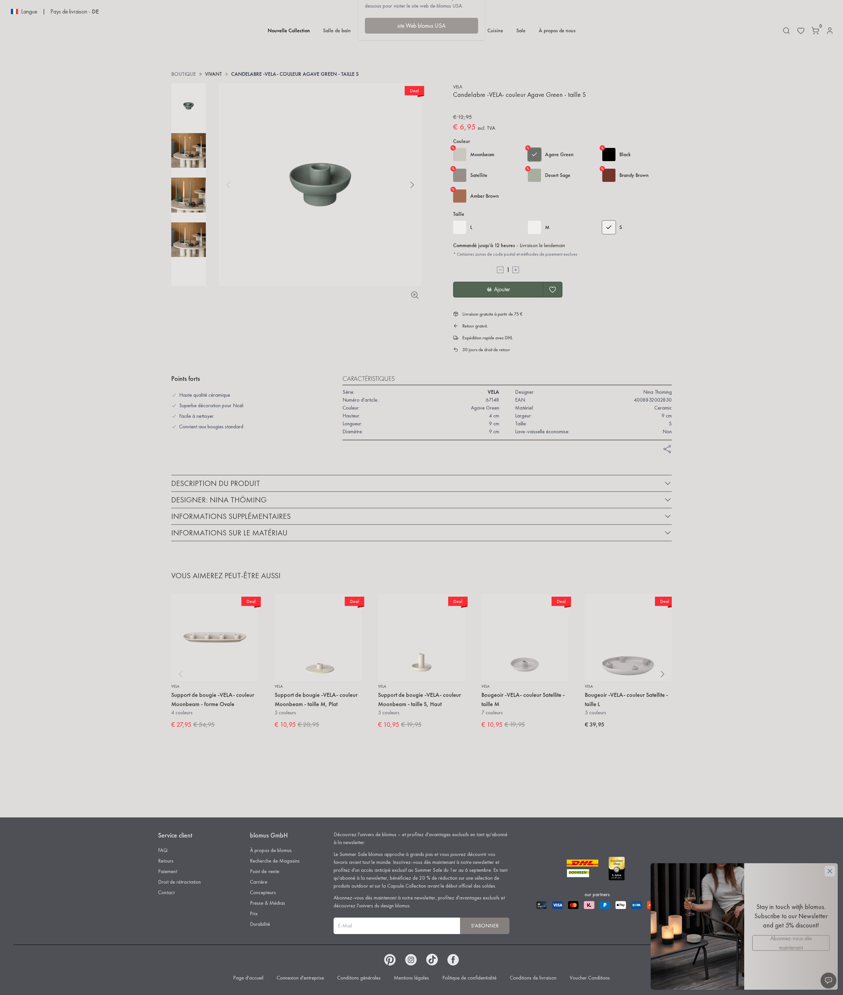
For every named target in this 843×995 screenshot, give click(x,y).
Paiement (167, 871)
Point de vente (264, 871)
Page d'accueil (248, 977)
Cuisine (495, 30)
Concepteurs (263, 892)
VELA (457, 87)
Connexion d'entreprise (300, 977)
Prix (254, 913)
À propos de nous (557, 30)
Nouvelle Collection (289, 30)
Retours (166, 860)
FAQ (163, 850)
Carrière (258, 881)
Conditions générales (359, 977)
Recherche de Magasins (275, 860)
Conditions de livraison (533, 977)
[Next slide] (412, 184)
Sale (521, 30)
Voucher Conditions (590, 977)
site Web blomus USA (421, 25)
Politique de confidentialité (469, 977)
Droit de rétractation (179, 881)
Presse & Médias (267, 902)
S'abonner (485, 925)
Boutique (183, 74)
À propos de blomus (271, 850)
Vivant (213, 74)
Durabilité (260, 924)
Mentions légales (411, 977)
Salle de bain (337, 30)
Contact (166, 892)
